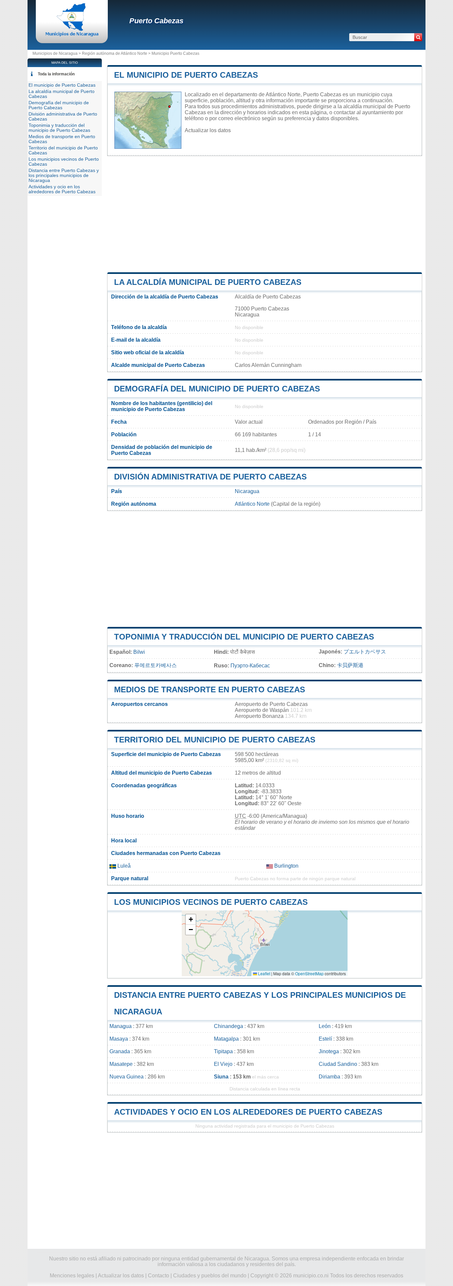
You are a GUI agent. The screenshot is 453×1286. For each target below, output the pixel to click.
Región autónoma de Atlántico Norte (114, 53)
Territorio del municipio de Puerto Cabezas (214, 739)
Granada (119, 1051)
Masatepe (121, 1064)
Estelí (325, 1039)
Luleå (123, 866)
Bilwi (139, 652)
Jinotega (329, 1051)
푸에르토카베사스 (155, 665)
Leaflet (263, 973)
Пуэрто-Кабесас (250, 665)
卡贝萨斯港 (350, 665)
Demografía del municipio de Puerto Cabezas (217, 388)
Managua (120, 1026)
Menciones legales (72, 1275)
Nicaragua (247, 491)
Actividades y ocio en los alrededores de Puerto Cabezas (248, 1111)
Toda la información (56, 74)
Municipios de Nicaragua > (57, 53)
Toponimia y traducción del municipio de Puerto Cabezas (244, 636)
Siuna (221, 1076)
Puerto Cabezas (156, 21)
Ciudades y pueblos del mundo (209, 1275)
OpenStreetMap (309, 973)
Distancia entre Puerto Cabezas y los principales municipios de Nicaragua (64, 175)
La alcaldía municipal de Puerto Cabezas (207, 282)
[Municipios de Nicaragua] (71, 35)
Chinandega (228, 1026)
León (325, 1026)
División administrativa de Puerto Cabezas (210, 476)
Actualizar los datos (208, 130)
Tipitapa (223, 1051)
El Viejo (223, 1064)
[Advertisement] (264, 214)
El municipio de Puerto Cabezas (186, 74)
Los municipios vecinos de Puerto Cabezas (211, 902)
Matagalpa (226, 1039)
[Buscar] (418, 37)
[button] (191, 919)
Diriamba (329, 1076)
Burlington (285, 866)
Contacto (158, 1275)
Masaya (118, 1039)
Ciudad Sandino (338, 1064)
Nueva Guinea (126, 1076)
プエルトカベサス (365, 651)
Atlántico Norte (252, 504)
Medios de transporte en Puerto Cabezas (209, 689)
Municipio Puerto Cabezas (175, 53)
